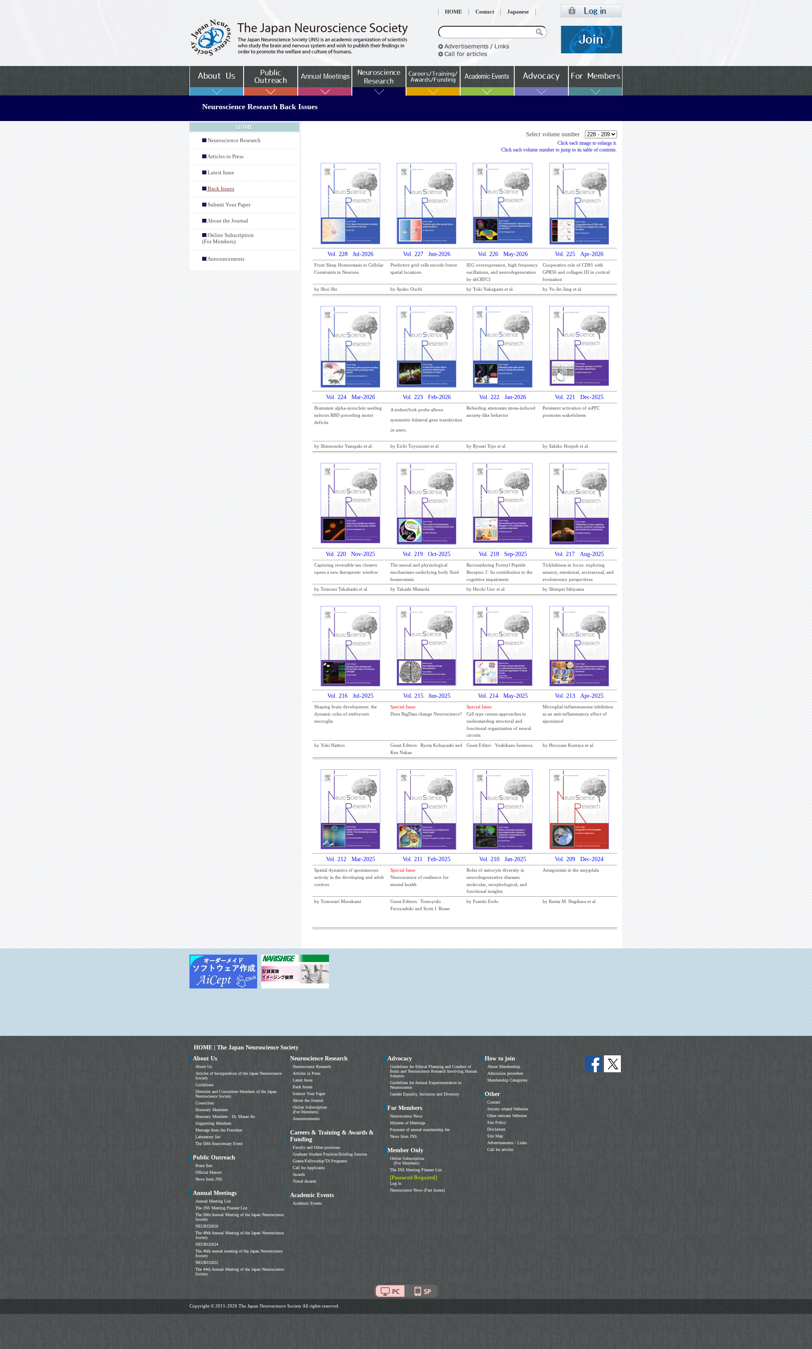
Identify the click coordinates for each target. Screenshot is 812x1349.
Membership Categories (507, 1080)
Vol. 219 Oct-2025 (426, 554)
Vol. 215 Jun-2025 (426, 696)
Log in (395, 1183)
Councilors (204, 1103)
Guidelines (204, 1084)
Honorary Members (211, 1109)
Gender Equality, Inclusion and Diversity (424, 1094)
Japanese (518, 12)
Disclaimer (496, 1129)
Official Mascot (208, 1172)
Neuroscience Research (234, 140)
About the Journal (227, 221)
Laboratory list (207, 1136)
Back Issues (303, 1087)
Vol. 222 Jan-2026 (502, 397)
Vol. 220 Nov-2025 (350, 554)
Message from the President (218, 1130)
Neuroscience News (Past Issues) (417, 1190)
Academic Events (307, 1203)
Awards (299, 1174)
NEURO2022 (206, 1262)
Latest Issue (221, 173)
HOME (453, 12)
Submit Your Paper (229, 205)
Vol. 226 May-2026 (503, 254)
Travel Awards (304, 1181)
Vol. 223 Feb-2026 (427, 397)
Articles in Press (225, 157)
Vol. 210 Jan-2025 (502, 859)
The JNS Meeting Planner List (221, 1208)
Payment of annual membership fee (420, 1129)
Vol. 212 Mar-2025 (350, 859)
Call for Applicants (309, 1167)
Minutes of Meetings (407, 1122)
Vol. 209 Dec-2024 (579, 859)
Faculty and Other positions (316, 1147)
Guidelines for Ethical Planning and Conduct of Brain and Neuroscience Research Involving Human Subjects (433, 1071)
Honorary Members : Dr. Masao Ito (225, 1116)
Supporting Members (213, 1123)
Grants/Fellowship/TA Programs (320, 1161)
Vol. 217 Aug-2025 (579, 554)
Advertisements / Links (507, 1142)
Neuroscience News (406, 1116)
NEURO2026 (206, 1226)
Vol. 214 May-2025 (503, 696)
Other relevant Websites (507, 1115)
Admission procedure (505, 1073)
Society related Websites (507, 1109)
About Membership (503, 1066)
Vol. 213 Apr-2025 (579, 696)
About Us (203, 1066)
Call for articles (500, 1149)
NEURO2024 (206, 1244)
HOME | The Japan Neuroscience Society (246, 1047)
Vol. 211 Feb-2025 (426, 859)
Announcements (225, 259)
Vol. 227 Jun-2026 (426, 254)
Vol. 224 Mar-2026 (350, 397)
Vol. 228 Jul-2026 (350, 254)
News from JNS (208, 1179)
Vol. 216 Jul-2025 (350, 696)
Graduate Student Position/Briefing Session (330, 1154)
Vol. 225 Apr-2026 (579, 254)
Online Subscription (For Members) (228, 238)
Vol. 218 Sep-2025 (503, 554)
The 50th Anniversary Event (219, 1143)
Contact (484, 12)
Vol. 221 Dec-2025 (579, 397)
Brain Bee (203, 1165)
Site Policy (496, 1122)
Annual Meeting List (213, 1201)
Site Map (495, 1136)
